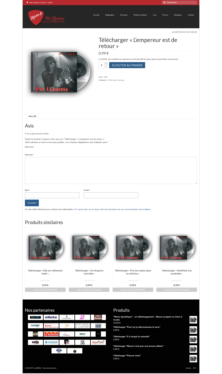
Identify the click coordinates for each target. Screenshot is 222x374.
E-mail (87, 190)
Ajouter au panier (127, 65)
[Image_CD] (59, 71)
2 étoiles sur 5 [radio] (27, 150)
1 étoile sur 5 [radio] (26, 150)
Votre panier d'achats (40, 2)
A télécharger (190, 32)
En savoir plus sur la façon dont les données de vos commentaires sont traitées (112, 209)
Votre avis (29, 155)
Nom (27, 190)
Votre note (29, 147)
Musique (121, 80)
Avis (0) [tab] (32, 116)
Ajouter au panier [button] (45, 289)
